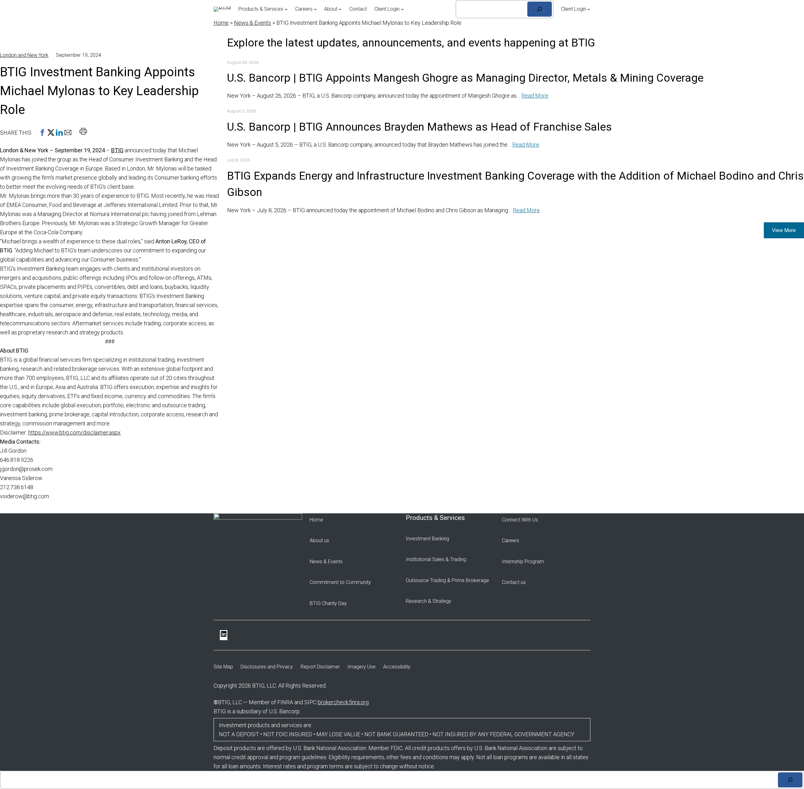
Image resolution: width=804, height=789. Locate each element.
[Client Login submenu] (402, 9)
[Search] (539, 9)
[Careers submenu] (315, 9)
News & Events (252, 22)
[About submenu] (340, 9)
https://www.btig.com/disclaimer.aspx (74, 432)
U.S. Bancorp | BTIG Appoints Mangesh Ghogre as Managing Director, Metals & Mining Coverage (465, 78)
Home (221, 22)
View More (784, 230)
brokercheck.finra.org (343, 702)
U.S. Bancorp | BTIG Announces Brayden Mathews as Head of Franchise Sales (419, 127)
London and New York (24, 55)
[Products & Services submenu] (286, 9)
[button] (42, 132)
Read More (534, 95)
